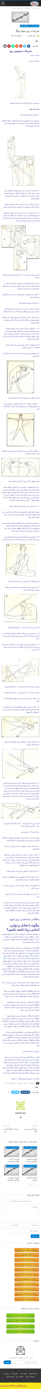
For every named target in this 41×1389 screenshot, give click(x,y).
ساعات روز (19, 1376)
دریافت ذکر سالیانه (20, 1326)
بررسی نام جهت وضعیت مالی (26, 1269)
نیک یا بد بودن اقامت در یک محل (26, 1294)
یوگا (32, 956)
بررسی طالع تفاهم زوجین (27, 1279)
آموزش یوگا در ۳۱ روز (33, 26)
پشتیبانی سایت (29, 1376)
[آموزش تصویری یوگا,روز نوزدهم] (29, 1151)
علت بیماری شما (26, 1274)
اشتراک (7, 1362)
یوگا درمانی (19, 1083)
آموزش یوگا (31, 1083)
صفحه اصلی (33, 1373)
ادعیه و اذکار (10, 1376)
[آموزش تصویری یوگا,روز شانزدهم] (11, 1170)
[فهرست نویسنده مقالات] (20, 1105)
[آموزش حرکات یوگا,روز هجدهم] (11, 1151)
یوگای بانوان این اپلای (10, 1083)
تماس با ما (14, 1373)
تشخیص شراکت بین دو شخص (26, 1250)
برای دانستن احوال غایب (27, 1260)
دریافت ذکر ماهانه (20, 1331)
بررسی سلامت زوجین (27, 1289)
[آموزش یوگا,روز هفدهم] (29, 1170)
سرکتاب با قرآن (20, 1320)
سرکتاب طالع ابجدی (26, 1255)
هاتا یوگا (23, 26)
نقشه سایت (23, 1373)
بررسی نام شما (27, 1265)
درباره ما (7, 1373)
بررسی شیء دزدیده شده (27, 1284)
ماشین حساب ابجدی (26, 1299)
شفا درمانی (20, 1315)
